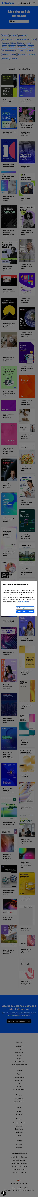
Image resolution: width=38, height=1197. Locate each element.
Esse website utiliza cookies (16, 584)
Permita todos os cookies (25, 612)
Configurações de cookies (25, 608)
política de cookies (23, 602)
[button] (3, 1193)
